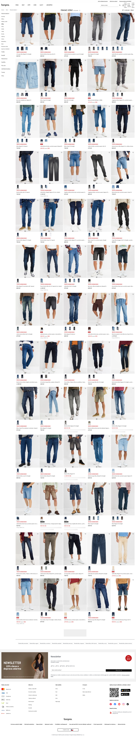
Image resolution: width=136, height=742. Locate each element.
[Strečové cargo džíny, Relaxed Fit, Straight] (99, 451)
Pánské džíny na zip (102, 643)
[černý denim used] (89, 281)
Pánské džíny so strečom (45, 643)
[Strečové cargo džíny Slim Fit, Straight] (99, 357)
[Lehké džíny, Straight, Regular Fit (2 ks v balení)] (51, 167)
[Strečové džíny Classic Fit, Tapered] (51, 215)
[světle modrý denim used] (46, 568)
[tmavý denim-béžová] (22, 376)
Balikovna (8, 710)
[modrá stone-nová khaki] (89, 422)
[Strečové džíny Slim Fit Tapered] (27, 167)
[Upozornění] (79, 10)
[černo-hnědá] (122, 518)
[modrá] (69, 48)
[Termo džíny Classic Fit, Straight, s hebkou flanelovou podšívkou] (51, 594)
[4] (29, 564)
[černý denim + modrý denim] (41, 187)
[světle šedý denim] (22, 94)
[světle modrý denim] (26, 48)
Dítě (56, 695)
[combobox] (109, 5)
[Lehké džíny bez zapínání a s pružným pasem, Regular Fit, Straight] (123, 29)
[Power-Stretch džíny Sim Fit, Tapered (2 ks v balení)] (51, 261)
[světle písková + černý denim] (41, 328)
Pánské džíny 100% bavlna (91, 643)
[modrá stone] (65, 281)
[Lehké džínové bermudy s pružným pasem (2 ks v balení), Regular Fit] (27, 498)
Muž (56, 692)
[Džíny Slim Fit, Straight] (75, 75)
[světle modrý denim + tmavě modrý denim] (41, 281)
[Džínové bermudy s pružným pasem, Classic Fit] (123, 167)
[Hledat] (120, 5)
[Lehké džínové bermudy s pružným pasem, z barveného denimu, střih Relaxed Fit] (99, 309)
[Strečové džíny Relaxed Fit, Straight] (51, 451)
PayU (7, 703)
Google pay (8, 696)
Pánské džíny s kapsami (79, 643)
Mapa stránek (39, 724)
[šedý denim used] (41, 568)
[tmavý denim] (78, 281)
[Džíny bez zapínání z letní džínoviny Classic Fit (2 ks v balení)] (123, 309)
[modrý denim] (17, 48)
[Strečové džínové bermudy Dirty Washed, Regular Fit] (99, 403)
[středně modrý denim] (46, 141)
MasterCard (8, 689)
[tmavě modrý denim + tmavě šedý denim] (117, 328)
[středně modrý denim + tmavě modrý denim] (46, 187)
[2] (26, 564)
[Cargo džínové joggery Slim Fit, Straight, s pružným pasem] (123, 215)
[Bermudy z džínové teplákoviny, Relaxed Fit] (99, 261)
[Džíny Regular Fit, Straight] (99, 29)
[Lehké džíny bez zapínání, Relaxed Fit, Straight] (99, 548)
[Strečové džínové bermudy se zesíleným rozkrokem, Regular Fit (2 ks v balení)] (27, 594)
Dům (57, 698)
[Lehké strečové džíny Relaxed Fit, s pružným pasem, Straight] (51, 548)
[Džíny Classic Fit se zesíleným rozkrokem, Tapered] (27, 403)
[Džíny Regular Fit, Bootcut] (75, 309)
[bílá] (50, 234)
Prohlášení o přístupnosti (61, 724)
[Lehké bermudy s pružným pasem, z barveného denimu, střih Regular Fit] (75, 594)
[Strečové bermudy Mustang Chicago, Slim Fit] (123, 594)
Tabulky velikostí (32, 698)
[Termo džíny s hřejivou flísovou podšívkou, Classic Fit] (75, 357)
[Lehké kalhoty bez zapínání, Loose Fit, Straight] (75, 29)
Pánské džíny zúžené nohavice (125, 643)
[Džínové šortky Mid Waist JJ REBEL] (99, 75)
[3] (28, 564)
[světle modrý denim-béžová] (117, 94)
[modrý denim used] (113, 422)
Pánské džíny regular (34, 643)
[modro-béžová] (41, 48)
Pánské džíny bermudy (68, 643)
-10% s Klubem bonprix (103, 1)
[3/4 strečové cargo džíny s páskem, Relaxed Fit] (51, 357)
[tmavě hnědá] (89, 328)
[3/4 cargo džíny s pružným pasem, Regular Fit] (75, 548)
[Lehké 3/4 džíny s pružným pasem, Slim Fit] (99, 121)
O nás (84, 688)
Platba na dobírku (10, 706)
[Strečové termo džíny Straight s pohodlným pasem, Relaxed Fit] (27, 357)
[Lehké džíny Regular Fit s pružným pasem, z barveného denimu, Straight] (123, 548)
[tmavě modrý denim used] (93, 376)
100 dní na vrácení (113, 1)
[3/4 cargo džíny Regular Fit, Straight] (27, 29)
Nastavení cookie (49, 724)
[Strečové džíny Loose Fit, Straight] (27, 451)
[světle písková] (113, 568)
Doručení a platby (32, 692)
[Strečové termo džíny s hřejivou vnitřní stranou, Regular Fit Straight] (27, 548)
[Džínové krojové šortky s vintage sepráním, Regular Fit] (51, 498)
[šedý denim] (89, 48)
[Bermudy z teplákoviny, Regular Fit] (27, 75)
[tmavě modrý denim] (46, 48)
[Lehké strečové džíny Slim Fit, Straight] (27, 309)
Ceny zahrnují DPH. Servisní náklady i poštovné (80, 724)
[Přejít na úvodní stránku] (8, 5)
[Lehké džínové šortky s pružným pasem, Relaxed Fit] (51, 121)
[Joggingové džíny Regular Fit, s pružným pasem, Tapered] (75, 215)
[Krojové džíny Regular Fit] (75, 451)
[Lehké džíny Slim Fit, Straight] (75, 261)
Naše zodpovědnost (87, 692)
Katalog (30, 705)
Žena (57, 688)
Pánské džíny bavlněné (23, 643)
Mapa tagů (58, 701)
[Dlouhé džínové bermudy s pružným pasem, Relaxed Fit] (123, 261)
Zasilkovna (8, 713)
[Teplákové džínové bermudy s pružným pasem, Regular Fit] (75, 167)
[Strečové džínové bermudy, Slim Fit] (51, 29)
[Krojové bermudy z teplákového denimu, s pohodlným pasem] (75, 498)
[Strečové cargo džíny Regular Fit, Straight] (99, 594)
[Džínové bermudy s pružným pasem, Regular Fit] (123, 451)
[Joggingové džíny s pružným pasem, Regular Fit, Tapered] (99, 167)
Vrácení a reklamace (32, 695)
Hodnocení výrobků (32, 711)
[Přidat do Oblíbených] (37, 14)
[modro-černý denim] (93, 518)
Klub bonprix (31, 701)
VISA (7, 693)
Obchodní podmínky (29, 724)
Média (84, 695)
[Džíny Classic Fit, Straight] (51, 75)
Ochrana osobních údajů (16, 724)
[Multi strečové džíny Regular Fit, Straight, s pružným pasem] (123, 357)
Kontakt (30, 708)
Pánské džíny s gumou (113, 643)
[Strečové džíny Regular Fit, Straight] (27, 215)
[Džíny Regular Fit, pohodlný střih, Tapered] (27, 261)
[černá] (65, 48)
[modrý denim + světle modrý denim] (113, 328)
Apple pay (8, 699)
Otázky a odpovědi (32, 688)
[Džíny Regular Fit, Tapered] (27, 121)
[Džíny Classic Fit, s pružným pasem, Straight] (99, 215)
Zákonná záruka (121, 724)
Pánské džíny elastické (56, 643)
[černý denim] (22, 48)
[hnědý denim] (41, 518)
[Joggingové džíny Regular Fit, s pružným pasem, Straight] (123, 75)
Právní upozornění (98, 724)
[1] (25, 564)
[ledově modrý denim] (89, 94)
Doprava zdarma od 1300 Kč (125, 1)
